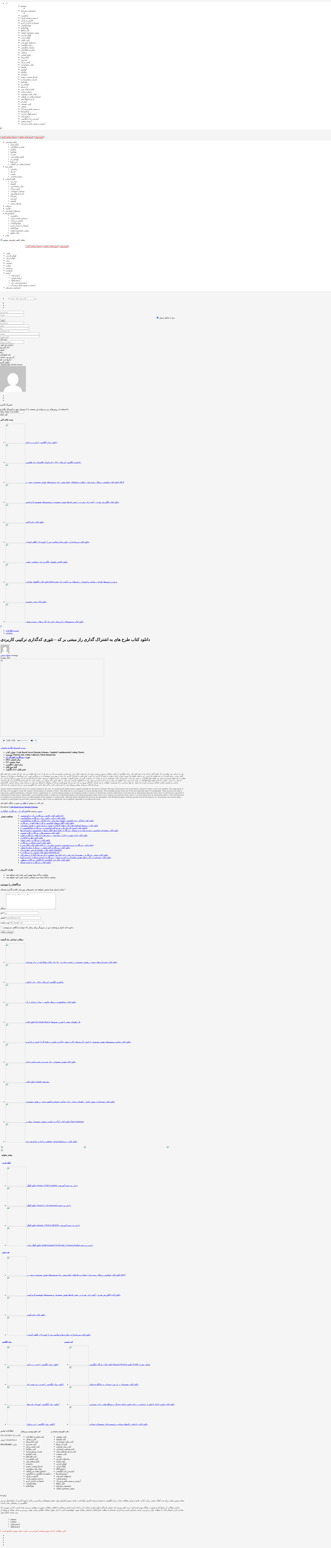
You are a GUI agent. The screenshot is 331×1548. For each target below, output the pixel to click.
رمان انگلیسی (7, 1342)
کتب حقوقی (61, 1437)
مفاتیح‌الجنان (31, 1483)
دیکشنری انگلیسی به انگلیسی (38, 1473)
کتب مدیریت (31, 1444)
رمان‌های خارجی (63, 1459)
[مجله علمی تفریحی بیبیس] (1, 128)
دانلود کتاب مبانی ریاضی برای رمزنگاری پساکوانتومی (42, 818)
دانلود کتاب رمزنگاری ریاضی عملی (35, 840)
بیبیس (39, 811)
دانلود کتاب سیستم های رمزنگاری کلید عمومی (40, 833)
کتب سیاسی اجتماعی (65, 1449)
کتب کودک (60, 1461)
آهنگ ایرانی (60, 1466)
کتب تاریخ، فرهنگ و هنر (66, 1451)
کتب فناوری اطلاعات (35, 1437)
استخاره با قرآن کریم (35, 1481)
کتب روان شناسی (63, 1446)
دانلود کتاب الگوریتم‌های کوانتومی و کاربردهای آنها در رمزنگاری (47, 823)
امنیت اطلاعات (12, 631)
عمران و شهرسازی (34, 1451)
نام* (2, 913)
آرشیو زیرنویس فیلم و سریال (68, 1481)
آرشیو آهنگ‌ (15, 1526)
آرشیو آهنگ (60, 1469)
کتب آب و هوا (61, 1444)
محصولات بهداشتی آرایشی (9, 137)
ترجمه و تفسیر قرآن (34, 1478)
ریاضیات (9, 633)
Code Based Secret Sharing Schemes (24, 807)
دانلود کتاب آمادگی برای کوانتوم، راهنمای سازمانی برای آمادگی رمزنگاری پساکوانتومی (57, 821)
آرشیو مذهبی (61, 1478)
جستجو (13, 1519)
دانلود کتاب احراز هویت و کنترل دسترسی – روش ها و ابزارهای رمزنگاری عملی (54, 835)
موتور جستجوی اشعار (65, 1488)
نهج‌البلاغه (30, 1486)
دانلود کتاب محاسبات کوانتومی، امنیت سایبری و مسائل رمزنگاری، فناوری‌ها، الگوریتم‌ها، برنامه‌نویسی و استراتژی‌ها (69, 830)
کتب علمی (5, 1252)
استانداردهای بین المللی (36, 1471)
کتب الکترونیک (32, 1442)
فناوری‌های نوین (32, 1461)
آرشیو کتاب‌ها (61, 1473)
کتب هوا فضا (31, 1456)
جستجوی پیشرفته (63, 1486)
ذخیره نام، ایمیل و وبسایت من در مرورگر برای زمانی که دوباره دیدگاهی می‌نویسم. (39, 927)
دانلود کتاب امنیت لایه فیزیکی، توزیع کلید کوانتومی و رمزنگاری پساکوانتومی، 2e (53, 828)
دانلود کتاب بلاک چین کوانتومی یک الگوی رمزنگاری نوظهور (45, 860)
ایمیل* (3, 918)
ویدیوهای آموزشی (63, 1476)
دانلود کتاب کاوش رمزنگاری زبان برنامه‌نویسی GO (41, 816)
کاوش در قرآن (32, 1476)
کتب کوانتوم (31, 1454)
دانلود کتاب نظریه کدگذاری (31, 838)
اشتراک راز (10, 757)
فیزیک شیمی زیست (34, 1466)
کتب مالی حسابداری (64, 1442)
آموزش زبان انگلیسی (65, 1471)
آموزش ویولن (39, 137)
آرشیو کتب (15, 1524)
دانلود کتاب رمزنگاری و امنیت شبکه (35, 862)
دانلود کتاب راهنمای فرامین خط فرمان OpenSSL (41, 850)
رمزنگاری (20, 757)
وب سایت (5, 922)
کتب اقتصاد (61, 1439)
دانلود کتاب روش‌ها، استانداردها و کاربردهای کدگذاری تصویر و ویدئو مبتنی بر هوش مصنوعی (59, 825)
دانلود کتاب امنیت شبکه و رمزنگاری (35, 843)
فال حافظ (60, 1483)
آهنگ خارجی (6, 1163)
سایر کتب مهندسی (34, 1469)
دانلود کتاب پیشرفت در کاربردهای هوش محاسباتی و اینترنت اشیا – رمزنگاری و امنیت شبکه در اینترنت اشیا (65, 857)
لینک (24, 803)
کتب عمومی (68, 1342)
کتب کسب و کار (33, 1446)
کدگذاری (4, 811)
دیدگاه (3, 908)
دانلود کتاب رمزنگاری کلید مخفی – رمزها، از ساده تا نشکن (45, 848)
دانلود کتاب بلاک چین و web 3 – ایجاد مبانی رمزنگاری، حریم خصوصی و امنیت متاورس (56, 845)
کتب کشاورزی (32, 1459)
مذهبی (59, 1456)
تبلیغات (13, 1521)
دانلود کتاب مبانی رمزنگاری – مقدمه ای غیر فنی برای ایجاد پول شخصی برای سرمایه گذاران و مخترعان (64, 855)
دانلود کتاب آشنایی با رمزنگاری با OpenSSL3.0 (39, 852)
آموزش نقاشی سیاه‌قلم (26, 137)
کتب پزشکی (31, 1439)
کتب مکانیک (31, 1449)
